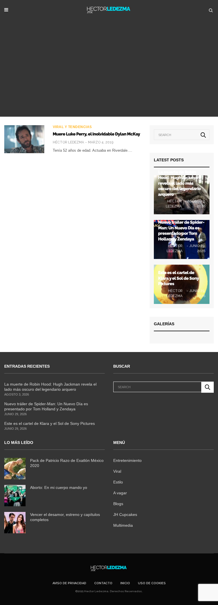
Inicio (125, 583)
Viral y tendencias (72, 127)
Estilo (118, 482)
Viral (117, 471)
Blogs (118, 503)
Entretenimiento (127, 460)
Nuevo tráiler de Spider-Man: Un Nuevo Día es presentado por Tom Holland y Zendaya (181, 231)
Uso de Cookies (152, 583)
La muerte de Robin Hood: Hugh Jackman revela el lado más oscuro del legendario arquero (179, 183)
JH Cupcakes (125, 514)
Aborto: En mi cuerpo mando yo (58, 487)
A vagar (120, 493)
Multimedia (123, 525)
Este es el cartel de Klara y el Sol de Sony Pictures (178, 278)
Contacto (103, 583)
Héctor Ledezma (68, 142)
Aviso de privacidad (69, 583)
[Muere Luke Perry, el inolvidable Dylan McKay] (24, 139)
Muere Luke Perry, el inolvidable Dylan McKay (96, 134)
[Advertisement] (109, 74)
